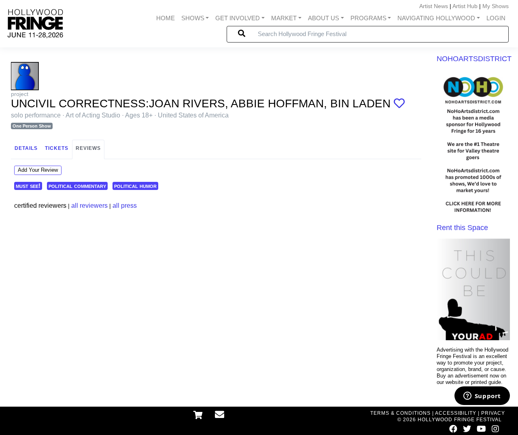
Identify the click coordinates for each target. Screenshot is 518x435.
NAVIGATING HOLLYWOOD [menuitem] (436, 18)
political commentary (77, 185)
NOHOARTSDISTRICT (474, 59)
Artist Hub (465, 6)
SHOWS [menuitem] (192, 18)
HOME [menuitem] (165, 18)
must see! (28, 185)
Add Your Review (38, 170)
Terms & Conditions (400, 413)
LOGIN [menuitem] (495, 18)
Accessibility (455, 413)
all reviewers (89, 205)
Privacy (493, 413)
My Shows (495, 6)
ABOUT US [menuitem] (323, 18)
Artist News (433, 6)
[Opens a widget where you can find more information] (482, 396)
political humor (135, 185)
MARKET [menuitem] (284, 18)
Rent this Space (462, 228)
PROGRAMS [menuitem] (368, 18)
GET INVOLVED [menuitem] (237, 18)
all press (125, 205)
